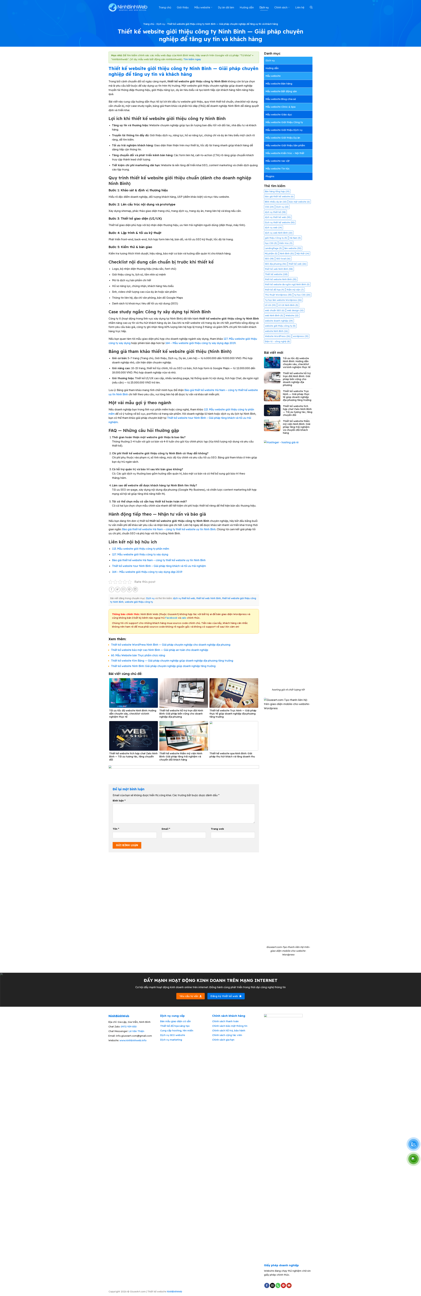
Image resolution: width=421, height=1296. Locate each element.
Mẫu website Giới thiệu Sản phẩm (285, 145)
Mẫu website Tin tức (278, 168)
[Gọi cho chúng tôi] (278, 1285)
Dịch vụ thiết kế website (280, 222)
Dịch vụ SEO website (172, 1035)
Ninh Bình (287, 253)
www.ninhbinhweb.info (133, 1040)
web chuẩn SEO (275, 310)
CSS (269, 206)
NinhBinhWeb (174, 1291)
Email (166, 828)
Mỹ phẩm (271, 253)
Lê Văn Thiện (136, 1031)
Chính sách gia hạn (223, 1039)
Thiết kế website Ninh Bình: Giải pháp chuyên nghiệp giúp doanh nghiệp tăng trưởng (163, 666)
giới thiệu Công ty (276, 238)
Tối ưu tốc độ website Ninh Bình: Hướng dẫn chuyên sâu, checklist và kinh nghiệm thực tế (296, 363)
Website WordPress (277, 336)
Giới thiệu (183, 7)
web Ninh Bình (274, 315)
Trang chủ (165, 7)
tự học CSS (302, 294)
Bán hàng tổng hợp (277, 191)
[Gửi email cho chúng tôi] (272, 1285)
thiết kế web (297, 263)
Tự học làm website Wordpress (283, 300)
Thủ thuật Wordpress (278, 294)
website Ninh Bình (276, 331)
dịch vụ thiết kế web (184, 598)
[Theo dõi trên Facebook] (266, 1285)
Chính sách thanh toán (225, 1021)
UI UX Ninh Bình (288, 305)
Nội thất (303, 253)
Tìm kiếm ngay (192, 59)
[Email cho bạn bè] (123, 589)
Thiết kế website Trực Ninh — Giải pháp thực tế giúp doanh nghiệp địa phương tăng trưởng (297, 396)
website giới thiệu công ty (139, 601)
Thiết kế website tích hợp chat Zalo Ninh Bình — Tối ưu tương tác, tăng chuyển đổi (297, 410)
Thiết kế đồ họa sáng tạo (175, 1025)
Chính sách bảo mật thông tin (229, 1025)
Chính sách (280, 7)
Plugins (270, 176)
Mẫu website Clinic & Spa (280, 106)
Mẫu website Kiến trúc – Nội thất (285, 153)
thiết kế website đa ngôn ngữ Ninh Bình (287, 284)
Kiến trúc (285, 243)
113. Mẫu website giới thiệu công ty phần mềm (140, 548)
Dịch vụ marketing (171, 1039)
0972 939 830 (128, 1026)
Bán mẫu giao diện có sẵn (175, 1021)
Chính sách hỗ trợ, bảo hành (228, 1030)
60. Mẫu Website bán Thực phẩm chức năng (138, 655)
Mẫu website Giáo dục (279, 114)
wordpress (300, 336)
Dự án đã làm (226, 7)
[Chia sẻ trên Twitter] (117, 589)
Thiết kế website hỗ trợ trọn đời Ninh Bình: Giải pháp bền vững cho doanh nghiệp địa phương (297, 379)
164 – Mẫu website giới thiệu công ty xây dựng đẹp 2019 (200, 343)
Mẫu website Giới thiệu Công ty (284, 122)
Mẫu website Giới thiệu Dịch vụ (284, 129)
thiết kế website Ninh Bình (281, 279)
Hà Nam (295, 238)
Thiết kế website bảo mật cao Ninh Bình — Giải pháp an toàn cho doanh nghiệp (159, 650)
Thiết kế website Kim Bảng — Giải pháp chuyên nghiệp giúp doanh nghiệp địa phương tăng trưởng (172, 660)
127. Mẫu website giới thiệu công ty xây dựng (140, 554)
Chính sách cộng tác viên (227, 1035)
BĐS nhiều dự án (276, 201)
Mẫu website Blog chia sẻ (281, 99)
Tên (116, 828)
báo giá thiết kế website (279, 196)
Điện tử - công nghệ (277, 341)
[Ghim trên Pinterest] (129, 589)
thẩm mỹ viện (295, 289)
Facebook (171, 617)
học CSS (271, 243)
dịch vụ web (273, 227)
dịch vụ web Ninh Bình (278, 232)
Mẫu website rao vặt (278, 160)
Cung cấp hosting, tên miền (176, 1030)
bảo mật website (299, 201)
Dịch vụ (264, 7)
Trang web (217, 828)
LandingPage (273, 248)
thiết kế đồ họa (274, 289)
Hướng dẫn (247, 7)
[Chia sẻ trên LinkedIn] (135, 589)
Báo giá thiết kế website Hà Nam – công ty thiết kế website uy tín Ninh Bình (169, 529)
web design (295, 310)
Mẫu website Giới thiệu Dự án (283, 137)
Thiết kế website (276, 274)
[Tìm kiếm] (311, 7)
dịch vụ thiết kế (275, 212)
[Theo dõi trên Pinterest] (283, 1285)
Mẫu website (202, 7)
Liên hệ (299, 7)
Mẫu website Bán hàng (279, 83)
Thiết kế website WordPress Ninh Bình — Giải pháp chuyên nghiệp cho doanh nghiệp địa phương (170, 644)
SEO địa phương (275, 263)
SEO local (283, 258)
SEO (269, 258)
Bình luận (119, 800)
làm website (292, 248)
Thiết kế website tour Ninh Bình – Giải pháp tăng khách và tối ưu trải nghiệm (159, 566)
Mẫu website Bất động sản (281, 91)
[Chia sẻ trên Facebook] (111, 589)
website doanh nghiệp (279, 320)
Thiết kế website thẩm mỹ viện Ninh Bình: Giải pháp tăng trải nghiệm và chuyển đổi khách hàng (296, 427)
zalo (183, 617)
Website (291, 315)
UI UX (270, 305)
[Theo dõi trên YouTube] (289, 1285)
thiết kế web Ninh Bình (208, 598)
